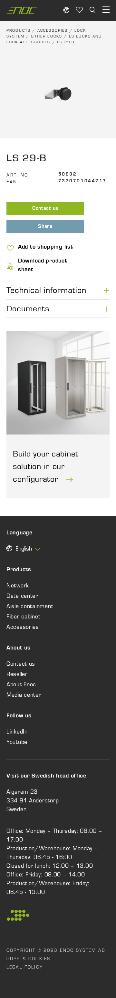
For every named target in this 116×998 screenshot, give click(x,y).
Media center (23, 695)
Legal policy (24, 967)
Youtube (16, 742)
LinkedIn (17, 731)
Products (18, 30)
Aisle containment (29, 606)
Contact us (45, 208)
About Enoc (21, 684)
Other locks (46, 36)
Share (45, 227)
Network (17, 585)
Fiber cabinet (23, 616)
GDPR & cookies (28, 958)
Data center (22, 596)
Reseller (17, 674)
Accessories (52, 30)
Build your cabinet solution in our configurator (45, 466)
